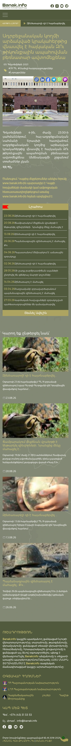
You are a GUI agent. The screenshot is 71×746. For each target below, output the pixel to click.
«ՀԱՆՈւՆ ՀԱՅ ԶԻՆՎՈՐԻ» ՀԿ (18, 741)
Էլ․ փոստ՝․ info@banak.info (20, 720)
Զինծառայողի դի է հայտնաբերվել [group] (46, 23)
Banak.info (32, 663)
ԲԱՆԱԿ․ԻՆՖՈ (44, 741)
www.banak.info (12, 183)
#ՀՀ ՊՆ (13, 68)
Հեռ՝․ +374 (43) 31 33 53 (17, 714)
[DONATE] (64, 739)
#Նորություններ (17, 72)
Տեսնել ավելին (35, 313)
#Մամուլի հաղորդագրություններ (35, 68)
